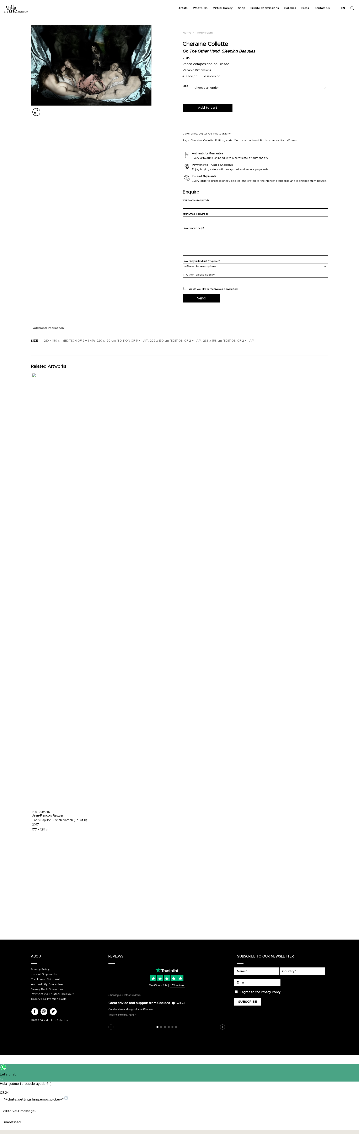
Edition (219, 140)
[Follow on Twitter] (53, 1011)
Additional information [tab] (48, 328)
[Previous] (33, 922)
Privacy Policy (40, 969)
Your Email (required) (195, 214)
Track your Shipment (45, 979)
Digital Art (205, 133)
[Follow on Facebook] (34, 1011)
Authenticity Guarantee (47, 984)
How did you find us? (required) (201, 261)
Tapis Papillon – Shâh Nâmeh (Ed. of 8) (59, 820)
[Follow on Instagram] (44, 1011)
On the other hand (246, 140)
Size (185, 86)
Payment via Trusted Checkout (52, 994)
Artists (183, 8)
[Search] (352, 8)
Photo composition (272, 140)
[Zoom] (36, 112)
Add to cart (207, 107)
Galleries (290, 8)
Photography (205, 32)
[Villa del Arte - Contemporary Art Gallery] (15, 8)
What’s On (200, 8)
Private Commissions (265, 8)
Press (305, 8)
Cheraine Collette (202, 140)
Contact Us (322, 8)
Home (187, 32)
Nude (229, 140)
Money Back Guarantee (47, 989)
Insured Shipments (44, 974)
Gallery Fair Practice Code (49, 999)
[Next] (46, 110)
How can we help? (193, 228)
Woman (292, 140)
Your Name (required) (196, 200)
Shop (241, 8)
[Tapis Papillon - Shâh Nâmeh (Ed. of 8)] (179, 591)
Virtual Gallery (223, 8)
